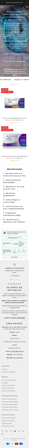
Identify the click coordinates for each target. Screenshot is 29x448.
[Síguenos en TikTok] (19, 431)
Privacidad (5, 383)
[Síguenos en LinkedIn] (23, 431)
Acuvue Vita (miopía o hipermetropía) (14, 156)
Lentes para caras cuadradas (10, 401)
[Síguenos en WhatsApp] (2, 434)
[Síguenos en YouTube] (15, 431)
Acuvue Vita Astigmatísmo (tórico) (14, 118)
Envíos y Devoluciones (8, 385)
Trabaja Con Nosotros (8, 426)
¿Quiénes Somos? (7, 423)
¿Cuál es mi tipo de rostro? (9, 399)
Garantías (4, 369)
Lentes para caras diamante (10, 404)
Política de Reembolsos (8, 391)
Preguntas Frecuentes (8, 420)
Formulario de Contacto (8, 418)
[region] (14, 270)
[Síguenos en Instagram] (6, 431)
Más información (14, 256)
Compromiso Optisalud (8, 372)
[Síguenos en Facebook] (2, 431)
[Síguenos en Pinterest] (11, 431)
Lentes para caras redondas (10, 410)
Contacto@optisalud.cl (17, 351)
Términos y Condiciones (9, 380)
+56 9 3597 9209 (18, 357)
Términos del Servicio (8, 388)
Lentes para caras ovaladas (9, 407)
